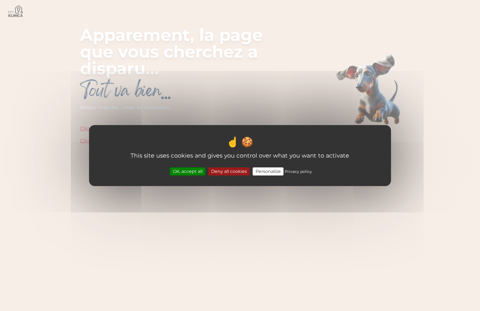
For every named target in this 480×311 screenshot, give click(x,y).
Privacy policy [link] (298, 171)
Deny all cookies (229, 171)
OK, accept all (187, 171)
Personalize (268, 171)
